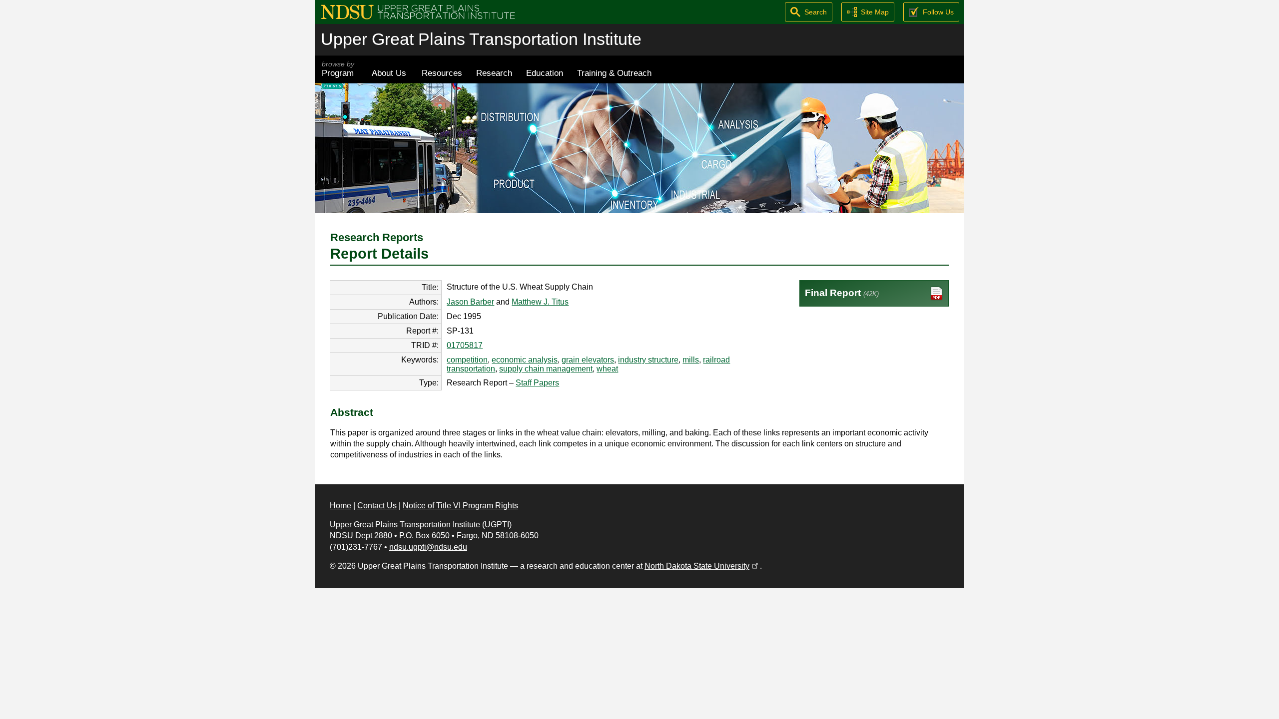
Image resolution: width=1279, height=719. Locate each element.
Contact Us (377, 505)
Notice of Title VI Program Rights (460, 505)
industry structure (648, 360)
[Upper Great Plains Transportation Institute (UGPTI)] (418, 11)
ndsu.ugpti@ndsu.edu (428, 547)
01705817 (465, 345)
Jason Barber (470, 302)
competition (467, 360)
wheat (607, 368)
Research (494, 73)
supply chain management (546, 368)
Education (544, 73)
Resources (442, 73)
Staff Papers (537, 382)
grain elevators (588, 360)
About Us (389, 73)
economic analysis (525, 360)
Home (340, 505)
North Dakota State (702, 566)
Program (338, 69)
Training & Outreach (614, 73)
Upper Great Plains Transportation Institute (481, 39)
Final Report (842, 293)
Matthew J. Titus (540, 302)
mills (690, 360)
